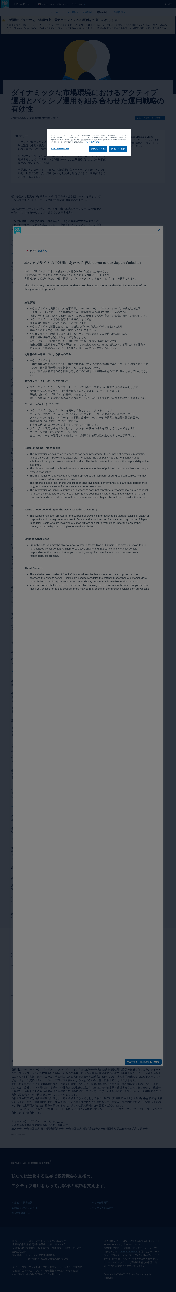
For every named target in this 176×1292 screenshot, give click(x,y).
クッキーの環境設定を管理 (60, 148)
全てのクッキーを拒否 (98, 149)
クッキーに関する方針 (93, 142)
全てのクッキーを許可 (118, 149)
